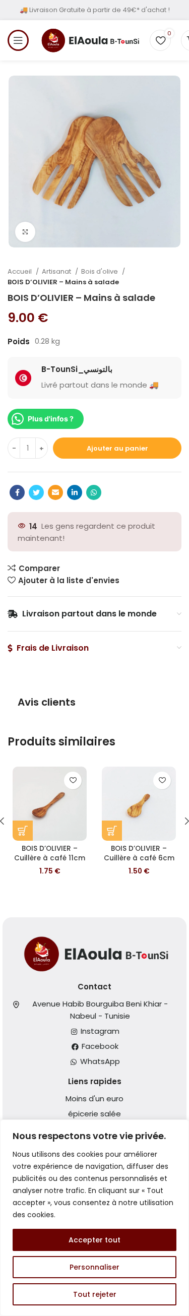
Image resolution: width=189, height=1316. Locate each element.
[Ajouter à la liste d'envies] (73, 780)
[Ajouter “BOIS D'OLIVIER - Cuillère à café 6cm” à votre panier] (112, 831)
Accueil (20, 271)
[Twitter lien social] (36, 492)
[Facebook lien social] (17, 492)
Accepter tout (94, 1240)
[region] (94, 1217)
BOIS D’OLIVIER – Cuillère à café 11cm (49, 853)
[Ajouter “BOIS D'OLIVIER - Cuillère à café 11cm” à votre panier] (23, 831)
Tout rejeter (94, 1294)
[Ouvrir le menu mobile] (18, 40)
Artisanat (57, 271)
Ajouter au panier (117, 448)
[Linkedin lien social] (74, 492)
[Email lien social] (55, 492)
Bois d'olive (100, 271)
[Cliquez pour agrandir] (25, 232)
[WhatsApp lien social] (93, 492)
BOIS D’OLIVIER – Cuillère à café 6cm (139, 853)
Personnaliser (94, 1267)
